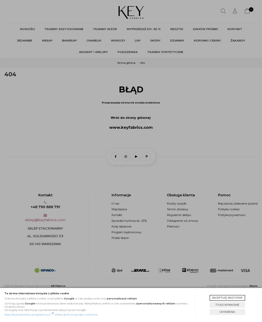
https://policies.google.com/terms (77, 314)
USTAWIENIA (227, 312)
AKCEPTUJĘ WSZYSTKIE (227, 297)
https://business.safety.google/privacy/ (27, 314)
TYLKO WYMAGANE (227, 304)
